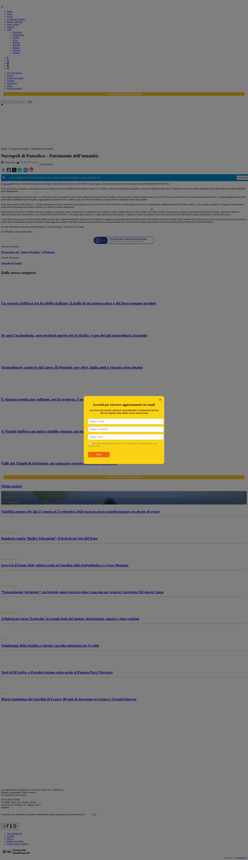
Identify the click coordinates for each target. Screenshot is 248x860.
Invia (98, 454)
